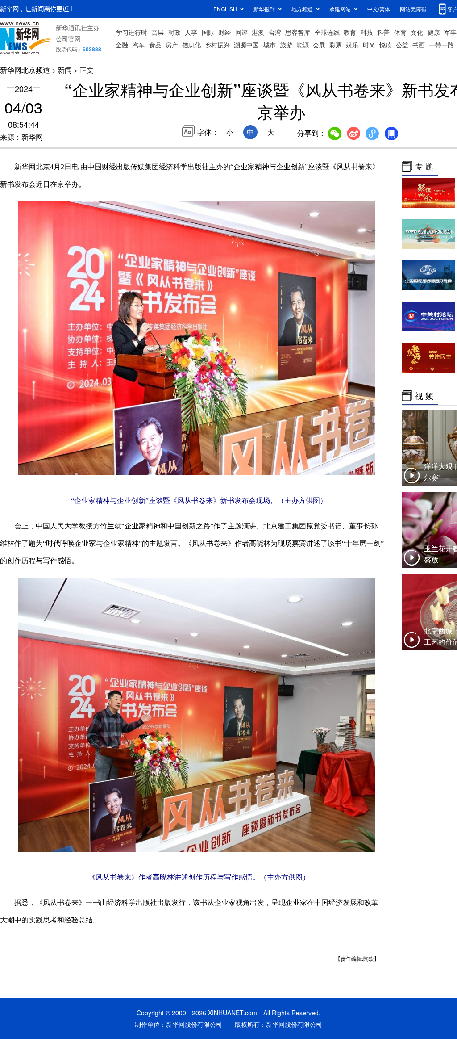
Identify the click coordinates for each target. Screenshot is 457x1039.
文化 (417, 32)
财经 (224, 32)
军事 (450, 32)
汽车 (138, 44)
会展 (319, 44)
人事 (191, 32)
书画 (418, 44)
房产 (172, 44)
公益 (402, 44)
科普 (383, 32)
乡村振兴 (217, 44)
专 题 (424, 166)
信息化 (191, 44)
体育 (400, 32)
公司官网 (68, 38)
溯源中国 (246, 44)
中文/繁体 (378, 9)
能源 (302, 44)
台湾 (275, 32)
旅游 (286, 44)
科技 (367, 32)
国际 (208, 32)
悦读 (385, 44)
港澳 (258, 32)
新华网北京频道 (25, 70)
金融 (122, 44)
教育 (350, 32)
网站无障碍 (413, 9)
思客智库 (297, 32)
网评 (241, 32)
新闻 (65, 70)
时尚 (369, 44)
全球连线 (327, 32)
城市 (269, 44)
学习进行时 (131, 32)
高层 (157, 32)
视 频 (424, 396)
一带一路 (441, 44)
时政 (174, 32)
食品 (155, 44)
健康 (434, 32)
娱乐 (352, 44)
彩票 (335, 44)
